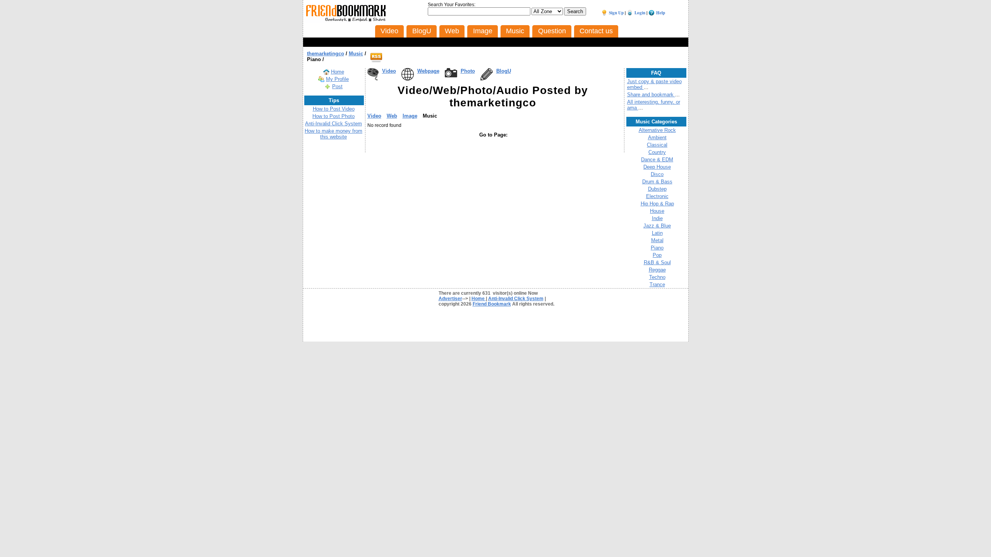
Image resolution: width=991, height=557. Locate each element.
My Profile (337, 79)
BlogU (503, 71)
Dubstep (657, 189)
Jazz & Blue (657, 226)
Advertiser (450, 298)
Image (410, 116)
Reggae (657, 270)
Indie (657, 218)
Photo (468, 71)
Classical (657, 145)
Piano (657, 248)
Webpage (428, 71)
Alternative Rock (657, 130)
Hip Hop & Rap (657, 204)
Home (337, 72)
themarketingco (325, 53)
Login (639, 13)
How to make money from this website (333, 134)
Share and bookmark (651, 94)
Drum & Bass (657, 182)
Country (657, 152)
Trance (657, 284)
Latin (657, 233)
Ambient (657, 137)
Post (337, 86)
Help (660, 13)
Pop (657, 255)
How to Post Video (334, 109)
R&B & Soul (657, 262)
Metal (657, 240)
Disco (657, 174)
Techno (657, 277)
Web (392, 116)
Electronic (657, 196)
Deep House (657, 167)
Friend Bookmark (492, 304)
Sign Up (616, 13)
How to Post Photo (333, 116)
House (657, 211)
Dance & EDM (657, 159)
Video (389, 71)
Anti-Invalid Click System (333, 123)
